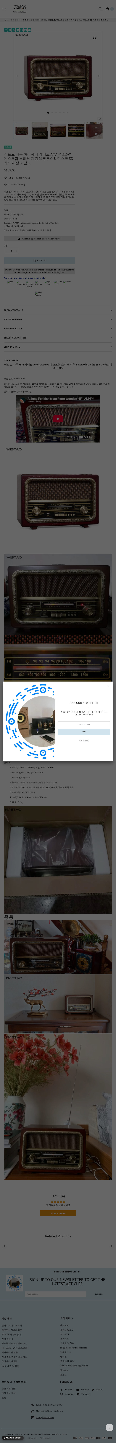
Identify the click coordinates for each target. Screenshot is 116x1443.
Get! (83, 732)
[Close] (108, 686)
